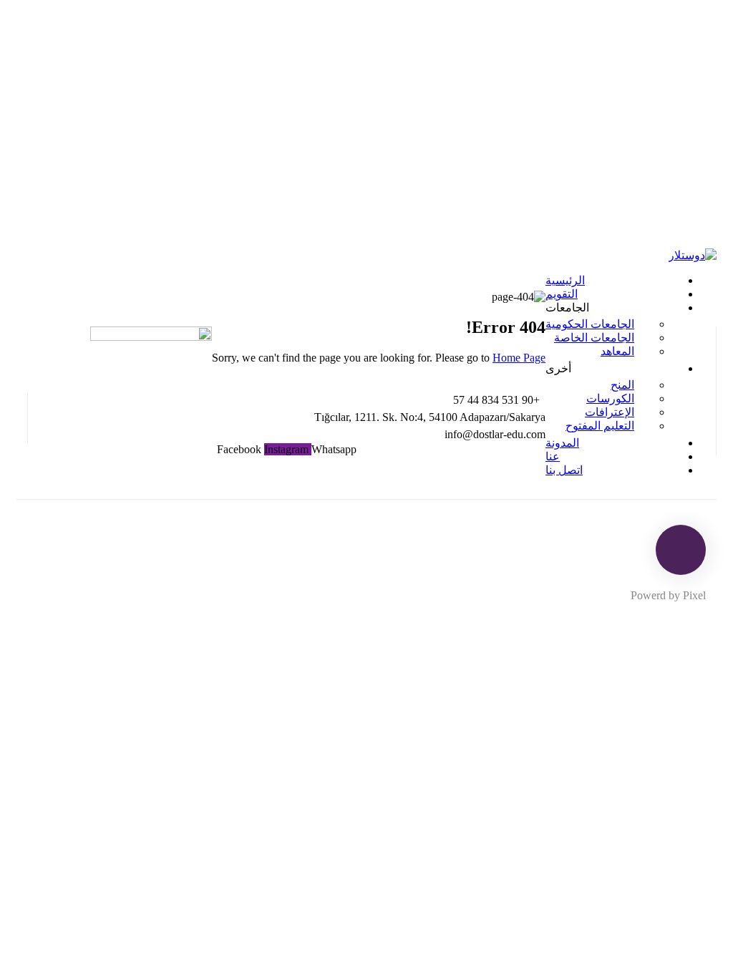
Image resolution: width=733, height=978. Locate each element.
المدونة (562, 443)
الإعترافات (609, 412)
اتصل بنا (564, 470)
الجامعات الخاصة (594, 337)
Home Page (518, 358)
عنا (552, 456)
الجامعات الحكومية (589, 324)
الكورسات (610, 398)
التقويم (561, 294)
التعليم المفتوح (599, 426)
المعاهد (617, 351)
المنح (622, 385)
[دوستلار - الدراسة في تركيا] (693, 255)
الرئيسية (565, 280)
